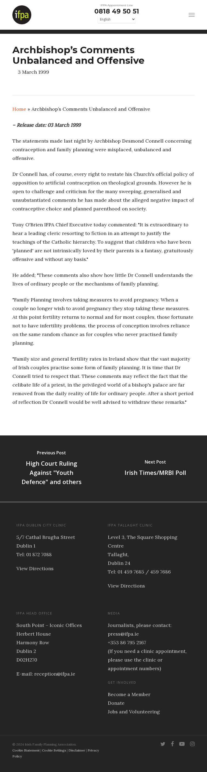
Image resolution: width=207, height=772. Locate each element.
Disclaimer (76, 750)
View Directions (35, 568)
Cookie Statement (26, 750)
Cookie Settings (54, 750)
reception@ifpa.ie (54, 674)
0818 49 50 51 (116, 11)
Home (19, 109)
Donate (116, 703)
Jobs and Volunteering (134, 712)
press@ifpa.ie (123, 634)
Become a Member (129, 694)
